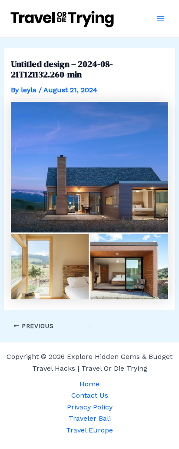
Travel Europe (89, 430)
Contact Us (89, 395)
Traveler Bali (90, 418)
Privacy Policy (90, 407)
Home (89, 384)
